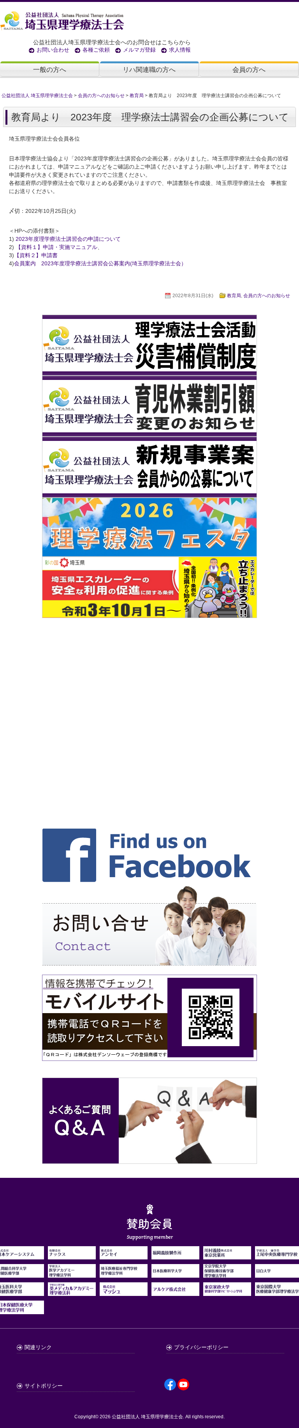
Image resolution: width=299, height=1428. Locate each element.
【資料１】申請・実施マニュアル (56, 247)
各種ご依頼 (96, 50)
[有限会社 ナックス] (72, 1255)
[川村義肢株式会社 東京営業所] (227, 1255)
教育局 (234, 295)
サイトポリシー (44, 1386)
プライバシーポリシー (201, 1347)
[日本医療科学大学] (175, 1273)
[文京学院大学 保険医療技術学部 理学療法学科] (227, 1273)
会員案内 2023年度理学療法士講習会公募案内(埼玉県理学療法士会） (100, 263)
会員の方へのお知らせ (266, 295)
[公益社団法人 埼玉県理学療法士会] (147, 20)
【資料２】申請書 (36, 255)
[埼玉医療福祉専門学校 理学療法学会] (124, 1273)
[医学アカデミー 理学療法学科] (72, 1273)
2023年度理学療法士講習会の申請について (68, 239)
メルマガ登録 (139, 50)
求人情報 (180, 50)
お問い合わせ (53, 50)
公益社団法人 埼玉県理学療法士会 (147, 1416)
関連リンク (38, 1347)
